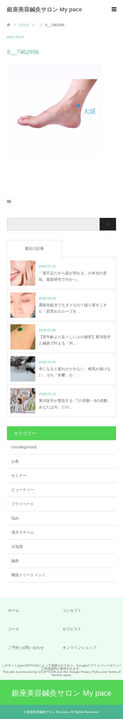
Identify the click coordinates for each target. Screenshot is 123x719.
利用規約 (50, 668)
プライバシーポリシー (106, 665)
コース (13, 629)
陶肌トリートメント (28, 575)
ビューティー (22, 490)
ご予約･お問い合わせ (26, 647)
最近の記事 (34, 248)
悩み (15, 518)
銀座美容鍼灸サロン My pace (44, 9)
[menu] (113, 9)
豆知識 (17, 546)
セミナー (18, 475)
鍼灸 (15, 561)
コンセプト (71, 610)
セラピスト (71, 629)
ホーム (13, 610)
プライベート (22, 504)
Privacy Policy (91, 672)
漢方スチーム (22, 532)
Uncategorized (24, 447)
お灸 (15, 461)
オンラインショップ (79, 647)
